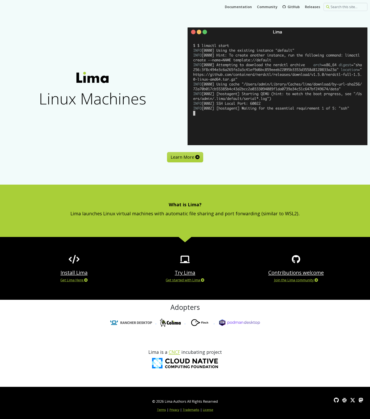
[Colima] (170, 322)
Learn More (183, 157)
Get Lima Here (72, 280)
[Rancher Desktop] (131, 322)
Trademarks (191, 410)
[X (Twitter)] (352, 400)
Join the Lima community (294, 280)
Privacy (174, 410)
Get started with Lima (183, 280)
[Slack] (344, 400)
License (208, 410)
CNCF (174, 352)
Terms (161, 410)
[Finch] (200, 322)
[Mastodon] (361, 400)
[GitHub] (336, 400)
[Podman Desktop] (239, 322)
